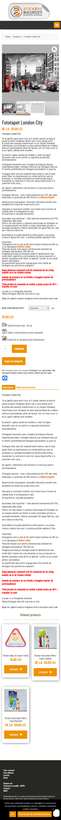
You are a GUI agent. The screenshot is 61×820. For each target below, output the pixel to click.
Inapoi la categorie (14, 361)
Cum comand (8, 770)
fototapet (6, 372)
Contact (6, 788)
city (53, 370)
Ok (12, 814)
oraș (25, 372)
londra (20, 372)
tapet (49, 372)
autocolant (46, 370)
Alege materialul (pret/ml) (12, 307)
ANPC (5, 790)
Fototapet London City (11, 133)
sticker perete (40, 372)
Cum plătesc (8, 772)
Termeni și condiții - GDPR (14, 785)
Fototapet (33, 370)
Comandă (19, 348)
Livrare (6, 775)
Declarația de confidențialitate (34, 814)
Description (8, 387)
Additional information (25, 387)
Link (56, 298)
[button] (57, 25)
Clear (52, 308)
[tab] (8, 387)
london (13, 372)
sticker (31, 372)
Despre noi (7, 783)
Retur (5, 777)
